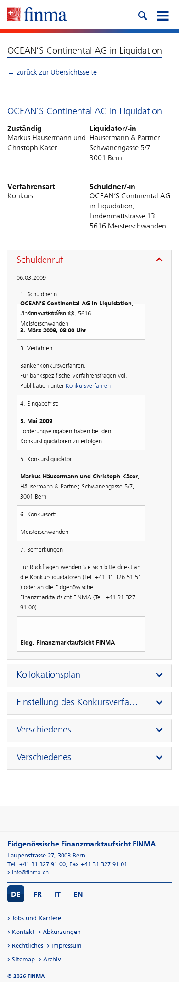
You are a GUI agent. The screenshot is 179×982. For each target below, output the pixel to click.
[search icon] (142, 14)
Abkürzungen (62, 931)
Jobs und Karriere (36, 918)
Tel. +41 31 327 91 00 (36, 864)
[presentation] (92, 261)
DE (16, 894)
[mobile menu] (162, 14)
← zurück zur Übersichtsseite (52, 72)
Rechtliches (27, 945)
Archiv (52, 959)
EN (78, 894)
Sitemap (23, 959)
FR (38, 894)
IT (58, 894)
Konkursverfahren (88, 385)
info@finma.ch (30, 872)
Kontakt (23, 931)
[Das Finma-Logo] (37, 15)
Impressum (66, 945)
